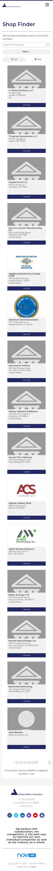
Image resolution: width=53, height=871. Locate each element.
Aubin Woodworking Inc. (22, 549)
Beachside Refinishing (20, 687)
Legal (33, 866)
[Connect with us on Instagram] (29, 815)
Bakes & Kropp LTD (19, 595)
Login (32, 774)
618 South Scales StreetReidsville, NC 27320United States (20, 235)
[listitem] (26, 88)
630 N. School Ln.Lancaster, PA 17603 (18, 186)
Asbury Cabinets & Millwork (23, 412)
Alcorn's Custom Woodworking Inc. (25, 229)
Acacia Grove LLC (18, 182)
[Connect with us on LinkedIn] (22, 815)
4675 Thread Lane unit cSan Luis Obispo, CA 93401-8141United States (23, 645)
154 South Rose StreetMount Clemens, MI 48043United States (21, 599)
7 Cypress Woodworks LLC (23, 136)
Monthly (26, 105)
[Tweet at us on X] (16, 815)
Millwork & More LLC (18, 735)
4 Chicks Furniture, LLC (21, 91)
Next (49, 762)
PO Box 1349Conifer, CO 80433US (17, 95)
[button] (48, 44)
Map (39, 59)
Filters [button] (25, 52)
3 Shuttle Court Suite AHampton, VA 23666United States (19, 416)
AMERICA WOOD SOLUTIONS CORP (24, 275)
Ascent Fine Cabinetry (20, 457)
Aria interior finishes (19, 366)
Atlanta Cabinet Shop (20, 503)
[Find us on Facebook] (9, 815)
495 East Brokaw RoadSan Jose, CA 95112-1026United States (20, 370)
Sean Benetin (16, 732)
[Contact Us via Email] (42, 815)
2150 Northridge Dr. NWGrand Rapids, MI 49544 (20, 461)
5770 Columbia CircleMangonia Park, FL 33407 (21, 323)
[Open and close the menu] (35, 4)
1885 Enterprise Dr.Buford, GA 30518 (18, 507)
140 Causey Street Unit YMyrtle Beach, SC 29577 (20, 690)
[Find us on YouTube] (35, 815)
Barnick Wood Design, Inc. (22, 641)
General (26, 197)
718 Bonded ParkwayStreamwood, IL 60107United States (19, 280)
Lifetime (26, 747)
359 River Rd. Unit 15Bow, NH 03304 (18, 553)
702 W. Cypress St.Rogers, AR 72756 (17, 140)
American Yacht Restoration (23, 320)
